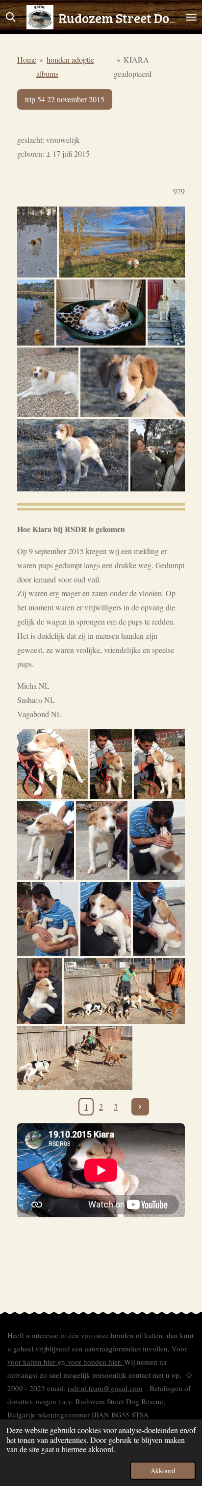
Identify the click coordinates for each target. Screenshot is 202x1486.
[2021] (47, 382)
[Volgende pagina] (140, 1106)
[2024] (100, 312)
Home (26, 59)
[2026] (37, 242)
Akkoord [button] (163, 1470)
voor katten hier (32, 1362)
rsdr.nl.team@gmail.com (105, 1388)
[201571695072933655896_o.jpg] (39, 991)
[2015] (132, 382)
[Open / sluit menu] (191, 17)
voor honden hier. (94, 1362)
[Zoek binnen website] (11, 17)
